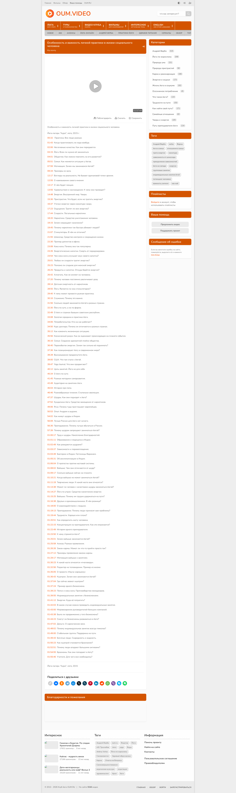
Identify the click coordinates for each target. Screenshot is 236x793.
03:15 (50, 152)
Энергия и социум (161, 79)
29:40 (50, 293)
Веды (129, 747)
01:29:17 (51, 557)
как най (175, 183)
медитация (122, 769)
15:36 (50, 199)
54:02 (50, 416)
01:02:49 (51, 444)
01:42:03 (51, 605)
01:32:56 (51, 567)
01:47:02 (51, 623)
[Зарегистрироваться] (190, 3)
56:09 (50, 421)
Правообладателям (154, 763)
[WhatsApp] (107, 683)
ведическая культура (105, 769)
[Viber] (113, 683)
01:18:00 (51, 505)
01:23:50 (51, 534)
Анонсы (71, 33)
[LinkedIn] (96, 683)
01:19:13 (51, 510)
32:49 (50, 312)
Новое (50, 33)
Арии (114, 773)
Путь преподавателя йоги (165, 125)
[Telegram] (67, 683)
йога (114, 747)
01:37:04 (51, 581)
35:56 (50, 336)
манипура (173, 153)
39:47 (50, 364)
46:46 (50, 392)
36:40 (50, 345)
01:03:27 (51, 449)
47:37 (50, 397)
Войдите (155, 202)
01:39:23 (51, 590)
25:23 (50, 265)
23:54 (50, 255)
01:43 (50, 142)
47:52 (50, 402)
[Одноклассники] (62, 683)
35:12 (50, 331)
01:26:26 (51, 548)
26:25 (50, 270)
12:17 (50, 175)
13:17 (50, 185)
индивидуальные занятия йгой (166, 175)
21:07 (50, 232)
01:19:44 (51, 515)
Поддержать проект (170, 230)
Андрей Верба (106, 33)
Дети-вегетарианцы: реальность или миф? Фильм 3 (75, 768)
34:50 (50, 326)
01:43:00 (51, 609)
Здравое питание (148, 33)
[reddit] (102, 683)
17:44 (50, 213)
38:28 (50, 354)
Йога (134, 743)
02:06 (50, 147)
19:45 (50, 227)
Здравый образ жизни (121, 756)
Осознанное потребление (165, 91)
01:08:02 (51, 468)
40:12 (50, 369)
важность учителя (160, 183)
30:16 (50, 298)
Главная (48, 3)
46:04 (50, 388)
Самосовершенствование (107, 765)
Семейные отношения (163, 114)
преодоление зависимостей (165, 161)
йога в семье (158, 148)
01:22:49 (51, 529)
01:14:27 (51, 491)
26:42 (50, 274)
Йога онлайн (87, 33)
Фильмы (56, 3)
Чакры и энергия (160, 120)
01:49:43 (51, 638)
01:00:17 (51, 435)
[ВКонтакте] (56, 683)
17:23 (50, 208)
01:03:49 (51, 454)
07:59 (50, 166)
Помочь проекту (152, 742)
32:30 (50, 307)
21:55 (50, 237)
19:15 (50, 222)
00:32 (50, 137)
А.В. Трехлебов (103, 747)
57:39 (50, 430)
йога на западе (159, 166)
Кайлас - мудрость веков (72, 756)
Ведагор (124, 743)
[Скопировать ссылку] (50, 683)
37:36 (50, 350)
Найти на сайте (152, 747)
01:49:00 (51, 633)
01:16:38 (51, 501)
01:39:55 (51, 595)
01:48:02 (51, 628)
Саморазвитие (103, 756)
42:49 (50, 383)
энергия (172, 166)
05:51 (50, 161)
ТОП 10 (190, 33)
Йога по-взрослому (162, 56)
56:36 (50, 425)
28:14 (50, 284)
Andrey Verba (102, 751)
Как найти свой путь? (162, 108)
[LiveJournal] (84, 683)
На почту (51, 50)
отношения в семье (175, 148)
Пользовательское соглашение (160, 758)
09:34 (50, 171)
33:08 (50, 317)
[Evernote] (125, 683)
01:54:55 (51, 652)
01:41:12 (51, 600)
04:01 (50, 156)
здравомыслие (103, 773)
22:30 (50, 241)
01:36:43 (51, 576)
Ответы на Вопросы (113, 760)
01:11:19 (51, 482)
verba (171, 144)
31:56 (50, 303)
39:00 (50, 359)
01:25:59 (51, 543)
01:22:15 (51, 524)
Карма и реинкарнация (163, 74)
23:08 (50, 246)
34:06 (50, 322)
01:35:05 (51, 572)
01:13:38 (51, 487)
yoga (122, 747)
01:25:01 (51, 539)
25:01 (50, 260)
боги (122, 773)
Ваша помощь (76, 3)
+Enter (155, 255)
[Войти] (184, 3)
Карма (99, 760)
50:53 (50, 411)
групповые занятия (161, 170)
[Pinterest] (90, 683)
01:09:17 (51, 473)
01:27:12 (51, 553)
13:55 (50, 189)
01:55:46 (51, 656)
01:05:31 (51, 458)
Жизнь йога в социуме (163, 85)
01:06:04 (51, 463)
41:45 (50, 378)
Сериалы (166, 33)
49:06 (50, 406)
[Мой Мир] (73, 683)
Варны (180, 144)
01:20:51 (51, 520)
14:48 (50, 194)
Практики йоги (126, 33)
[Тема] (179, 3)
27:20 (50, 279)
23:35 (50, 251)
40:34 (50, 373)
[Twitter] (79, 683)
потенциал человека (162, 179)
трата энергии (159, 153)
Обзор (65, 3)
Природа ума (158, 62)
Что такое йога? (160, 97)
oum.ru (115, 743)
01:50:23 (51, 642)
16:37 (50, 204)
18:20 (50, 218)
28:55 (50, 288)
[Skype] (119, 683)
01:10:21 (51, 477)
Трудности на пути (161, 102)
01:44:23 (51, 619)
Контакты (149, 751)
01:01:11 (51, 439)
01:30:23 (51, 562)
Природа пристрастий (163, 68)
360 (60, 33)
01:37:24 (51, 586)
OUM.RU (87, 3)
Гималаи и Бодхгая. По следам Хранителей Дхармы (75, 744)
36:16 (50, 340)
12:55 (50, 180)
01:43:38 (51, 614)
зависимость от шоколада (164, 157)
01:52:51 (51, 647)
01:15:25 (51, 496)
